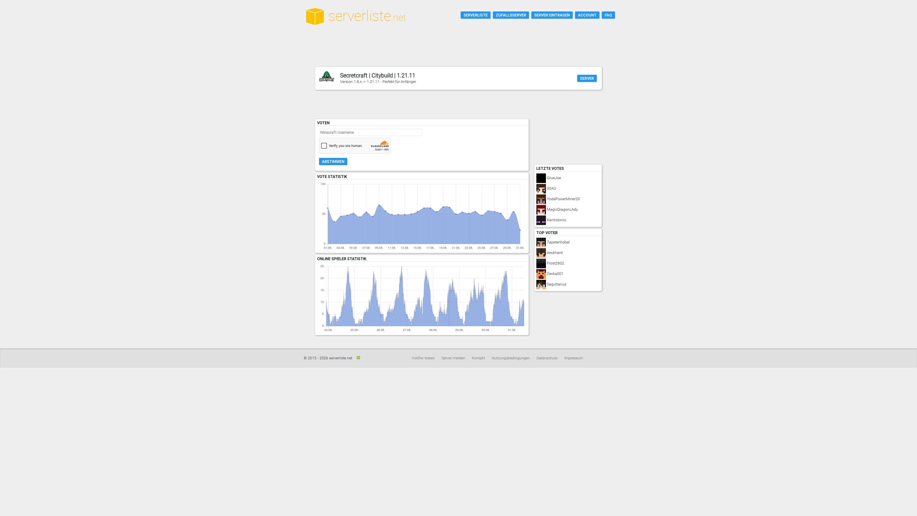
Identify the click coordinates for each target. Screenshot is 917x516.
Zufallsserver (511, 15)
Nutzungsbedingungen (511, 358)
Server (587, 78)
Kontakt (478, 358)
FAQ (608, 15)
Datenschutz (547, 358)
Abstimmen (333, 161)
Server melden (453, 358)
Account (587, 15)
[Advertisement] (461, 52)
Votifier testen (423, 358)
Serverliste (476, 15)
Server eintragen (552, 15)
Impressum (573, 358)
